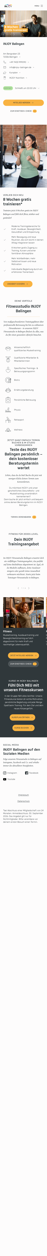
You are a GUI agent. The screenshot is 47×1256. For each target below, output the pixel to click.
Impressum (23, 795)
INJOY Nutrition (16, 78)
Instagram (12, 773)
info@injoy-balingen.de (20, 67)
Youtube (11, 779)
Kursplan (13, 72)
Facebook (33, 773)
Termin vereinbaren (21, 517)
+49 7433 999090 (17, 62)
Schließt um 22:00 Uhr (20, 88)
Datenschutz (23, 801)
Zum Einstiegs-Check (21, 111)
